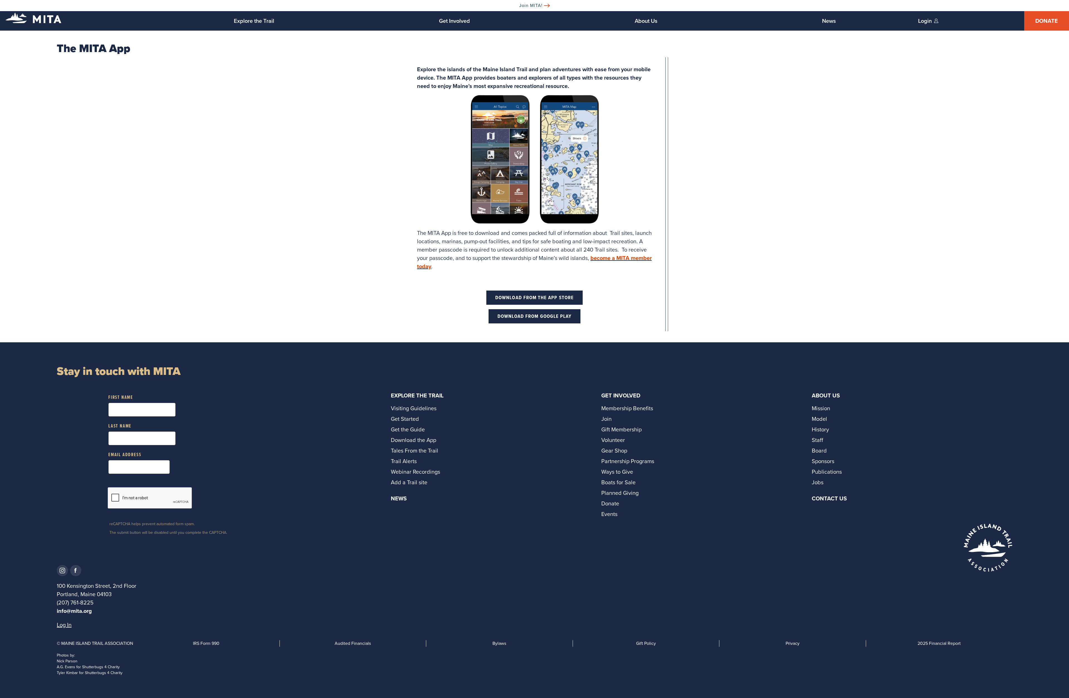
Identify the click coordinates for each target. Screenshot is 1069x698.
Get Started (405, 419)
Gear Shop (614, 450)
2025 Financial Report (939, 643)
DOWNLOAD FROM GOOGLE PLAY (534, 316)
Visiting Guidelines (414, 408)
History (820, 429)
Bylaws (499, 643)
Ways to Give (617, 472)
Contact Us (829, 498)
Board (819, 450)
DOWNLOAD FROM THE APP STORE (534, 297)
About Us (646, 21)
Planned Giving (620, 493)
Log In (64, 625)
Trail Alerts (404, 461)
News (829, 21)
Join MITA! (531, 5)
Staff (817, 440)
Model (819, 419)
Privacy (793, 643)
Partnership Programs (627, 461)
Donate (610, 503)
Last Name (119, 426)
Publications (827, 472)
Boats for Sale (618, 482)
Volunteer (613, 440)
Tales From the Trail (414, 450)
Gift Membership (621, 429)
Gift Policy (646, 643)
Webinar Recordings (415, 472)
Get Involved (454, 21)
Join (606, 419)
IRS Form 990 (206, 643)
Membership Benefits (627, 408)
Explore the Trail (254, 21)
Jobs (817, 482)
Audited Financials (353, 643)
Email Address (124, 455)
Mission (821, 408)
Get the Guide (408, 429)
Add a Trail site (409, 482)
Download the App (413, 440)
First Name (120, 397)
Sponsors (823, 461)
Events (609, 514)
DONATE (1046, 21)
